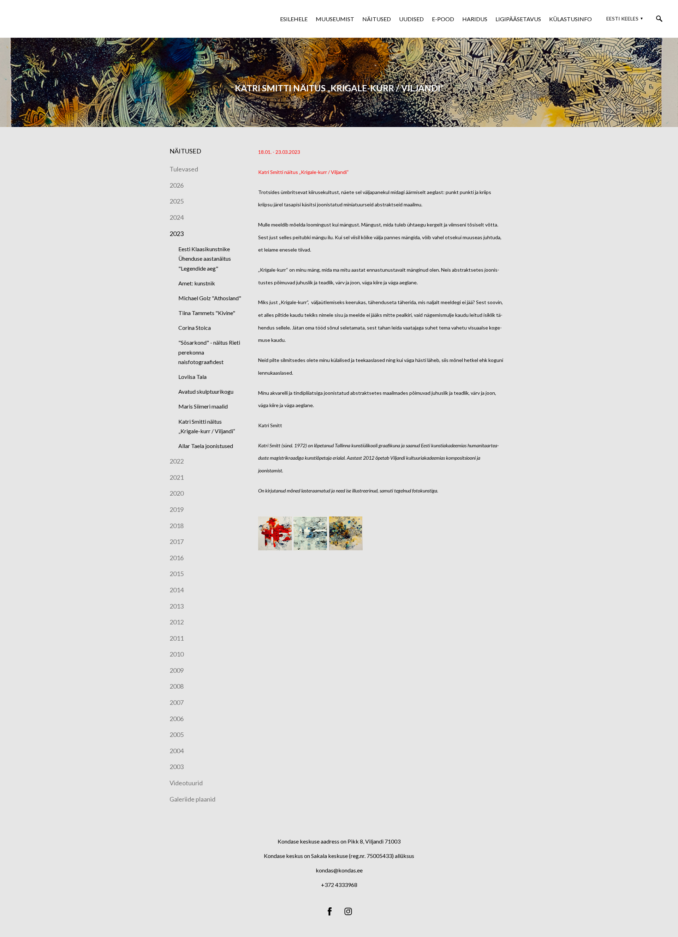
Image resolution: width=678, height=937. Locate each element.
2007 (177, 702)
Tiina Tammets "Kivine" (206, 312)
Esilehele (294, 19)
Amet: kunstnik (196, 283)
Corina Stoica (194, 327)
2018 (177, 526)
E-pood (443, 19)
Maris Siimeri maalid (203, 406)
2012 (177, 622)
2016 (177, 558)
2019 (177, 509)
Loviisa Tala (192, 376)
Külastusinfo (570, 19)
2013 (177, 606)
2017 (177, 541)
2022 (177, 461)
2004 (177, 751)
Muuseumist (335, 19)
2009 (177, 670)
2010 (177, 654)
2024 (177, 217)
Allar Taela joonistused (205, 445)
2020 (177, 493)
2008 (177, 686)
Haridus (474, 19)
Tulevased (184, 169)
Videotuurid (186, 783)
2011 (177, 638)
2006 (177, 719)
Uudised (411, 19)
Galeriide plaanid (192, 799)
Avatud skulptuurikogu (205, 391)
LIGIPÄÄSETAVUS (518, 19)
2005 (177, 734)
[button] (623, 18)
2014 (177, 590)
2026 (177, 185)
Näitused (376, 19)
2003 (177, 766)
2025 (177, 201)
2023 (177, 233)
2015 (177, 574)
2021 (177, 477)
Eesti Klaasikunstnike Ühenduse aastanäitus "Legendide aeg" (204, 258)
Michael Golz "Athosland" (209, 298)
